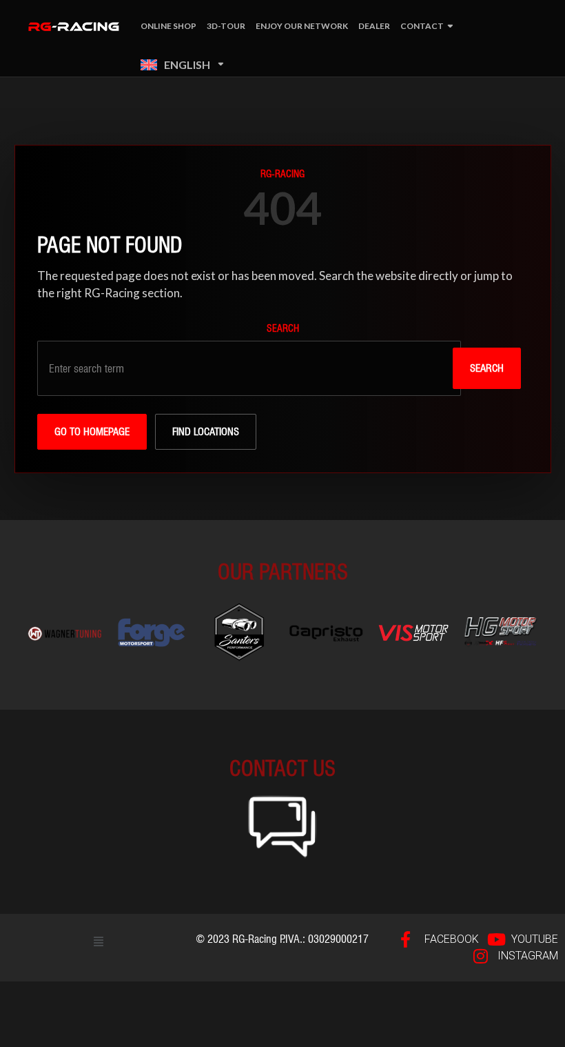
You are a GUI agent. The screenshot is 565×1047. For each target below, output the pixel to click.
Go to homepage (92, 432)
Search (283, 328)
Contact (422, 26)
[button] (98, 940)
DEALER (374, 26)
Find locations (205, 432)
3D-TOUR (226, 26)
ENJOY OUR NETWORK (302, 26)
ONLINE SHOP (168, 26)
